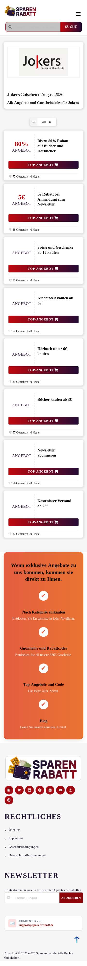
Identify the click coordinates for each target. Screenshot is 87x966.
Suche (71, 27)
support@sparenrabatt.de (36, 925)
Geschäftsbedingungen (24, 847)
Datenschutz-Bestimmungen (27, 855)
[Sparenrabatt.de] (40, 11)
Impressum (16, 838)
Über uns (14, 830)
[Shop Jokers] (43, 62)
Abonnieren (71, 897)
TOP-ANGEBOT (41, 165)
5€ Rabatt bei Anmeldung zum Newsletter (51, 199)
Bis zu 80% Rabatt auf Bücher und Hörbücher (52, 146)
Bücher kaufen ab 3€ (54, 399)
